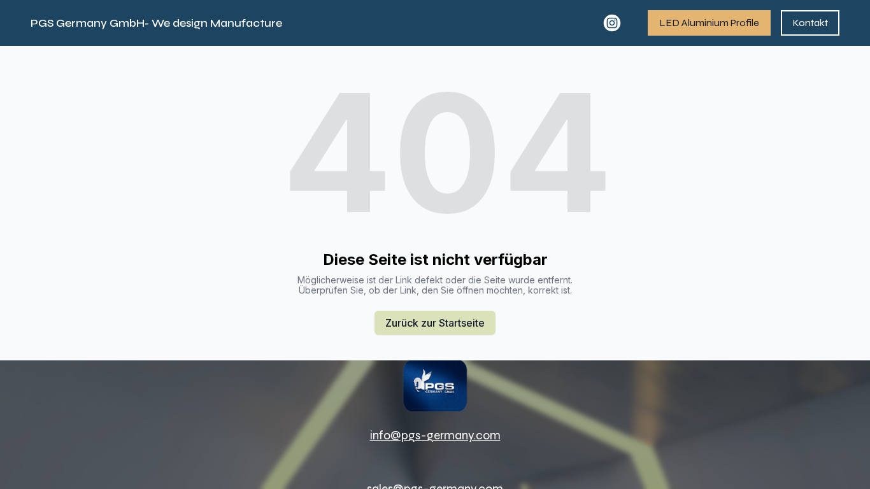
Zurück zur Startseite (435, 322)
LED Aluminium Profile (709, 23)
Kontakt (810, 23)
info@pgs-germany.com (435, 435)
